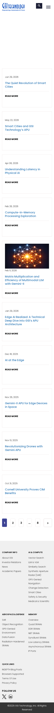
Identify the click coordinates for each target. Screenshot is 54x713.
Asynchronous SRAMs (39, 646)
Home (5, 50)
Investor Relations (11, 562)
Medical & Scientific (38, 601)
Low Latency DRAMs (38, 642)
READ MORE (11, 96)
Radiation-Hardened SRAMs (13, 643)
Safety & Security (37, 596)
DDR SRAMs (34, 628)
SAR (4, 619)
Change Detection (38, 587)
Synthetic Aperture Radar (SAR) (38, 573)
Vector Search (36, 557)
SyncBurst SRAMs (37, 637)
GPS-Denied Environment (9, 630)
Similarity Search (37, 566)
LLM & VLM (33, 562)
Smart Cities (34, 592)
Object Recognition (12, 624)
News (5, 566)
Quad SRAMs (35, 624)
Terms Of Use (9, 678)
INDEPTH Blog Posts (12, 669)
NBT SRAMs (34, 633)
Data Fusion (8, 637)
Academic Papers (11, 571)
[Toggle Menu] (48, 7)
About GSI (7, 557)
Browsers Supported (13, 674)
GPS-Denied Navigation (34, 581)
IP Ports (32, 651)
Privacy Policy (9, 682)
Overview (33, 619)
